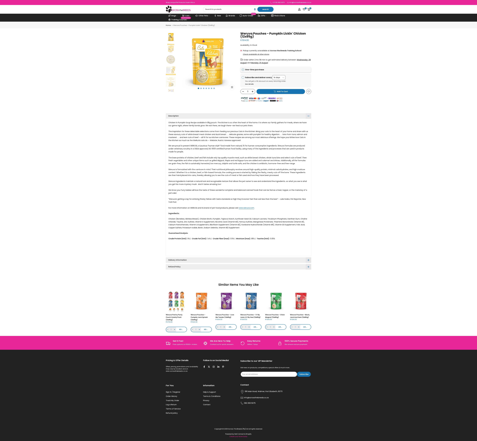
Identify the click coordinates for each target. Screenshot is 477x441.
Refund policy (172, 413)
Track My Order (172, 400)
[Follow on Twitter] (209, 367)
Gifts (263, 15)
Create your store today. (238, 437)
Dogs (173, 15)
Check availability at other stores (256, 54)
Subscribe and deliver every (258, 77)
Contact (206, 404)
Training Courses (180, 19)
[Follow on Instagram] (214, 367)
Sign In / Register (173, 392)
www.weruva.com (246, 208)
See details (249, 84)
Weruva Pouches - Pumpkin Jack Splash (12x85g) (199, 317)
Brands (232, 15)
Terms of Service (173, 409)
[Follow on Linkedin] (218, 367)
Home (168, 25)
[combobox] (230, 9)
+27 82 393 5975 (278, 2)
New (219, 15)
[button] (255, 9)
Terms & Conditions (211, 396)
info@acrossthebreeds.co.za (300, 2)
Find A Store (279, 15)
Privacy (206, 400)
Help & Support (209, 392)
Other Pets (203, 15)
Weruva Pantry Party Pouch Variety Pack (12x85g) (174, 317)
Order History (171, 396)
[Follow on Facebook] (204, 367)
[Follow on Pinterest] (223, 367)
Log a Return (171, 404)
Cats (187, 15)
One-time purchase (254, 69)
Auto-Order (249, 15)
